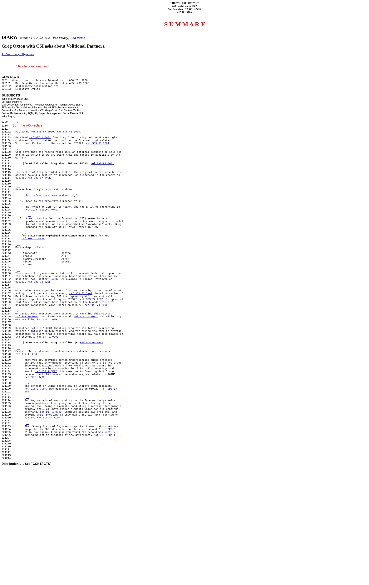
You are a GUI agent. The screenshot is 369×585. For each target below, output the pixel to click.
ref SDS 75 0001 (26, 316)
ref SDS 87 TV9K (39, 178)
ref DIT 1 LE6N (26, 354)
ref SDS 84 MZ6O (48, 417)
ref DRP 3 (108, 429)
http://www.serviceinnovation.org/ (51, 195)
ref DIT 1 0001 (41, 328)
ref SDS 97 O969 (33, 238)
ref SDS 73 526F (39, 282)
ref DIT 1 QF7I (46, 371)
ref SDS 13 (109, 388)
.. (18, 122)
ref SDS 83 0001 (97, 143)
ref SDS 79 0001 (85, 316)
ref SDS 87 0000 (42, 131)
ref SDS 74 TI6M (91, 299)
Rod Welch (77, 38)
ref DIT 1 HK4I (104, 435)
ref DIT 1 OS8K (35, 388)
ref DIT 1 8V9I (51, 412)
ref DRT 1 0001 (40, 137)
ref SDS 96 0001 (102, 163)
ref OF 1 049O (35, 377)
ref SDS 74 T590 (96, 305)
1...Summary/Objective (18, 54)
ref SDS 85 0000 (68, 131)
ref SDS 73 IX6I (80, 293)
